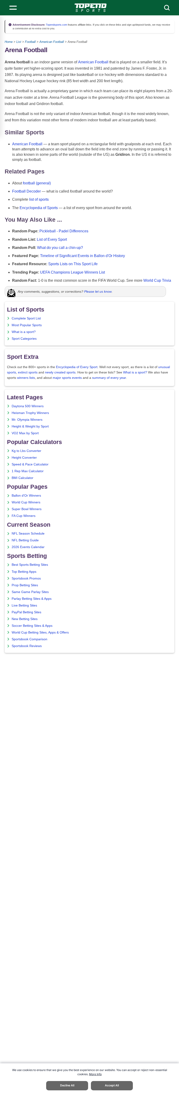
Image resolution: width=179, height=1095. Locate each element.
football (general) (37, 183)
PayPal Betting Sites (26, 612)
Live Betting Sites (24, 605)
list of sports (39, 199)
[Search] (167, 7)
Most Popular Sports (27, 325)
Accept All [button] (112, 1085)
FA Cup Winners (23, 516)
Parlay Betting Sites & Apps (32, 598)
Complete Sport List (26, 318)
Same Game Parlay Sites (30, 592)
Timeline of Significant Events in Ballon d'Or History (82, 256)
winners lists (26, 378)
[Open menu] (13, 7)
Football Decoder (26, 191)
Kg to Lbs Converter (26, 451)
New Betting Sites (25, 619)
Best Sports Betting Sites (30, 564)
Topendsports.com (56, 24)
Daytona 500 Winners (28, 406)
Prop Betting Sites (25, 585)
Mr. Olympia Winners (27, 419)
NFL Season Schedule (28, 533)
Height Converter (24, 457)
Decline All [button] (67, 1085)
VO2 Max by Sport (25, 433)
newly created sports (60, 372)
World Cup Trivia (157, 280)
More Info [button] (95, 1074)
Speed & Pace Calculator (30, 464)
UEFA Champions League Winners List (72, 272)
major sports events (67, 378)
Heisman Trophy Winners (30, 413)
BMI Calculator (22, 478)
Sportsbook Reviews (27, 646)
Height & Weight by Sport (30, 426)
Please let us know (98, 291)
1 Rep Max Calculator (28, 471)
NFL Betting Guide (25, 540)
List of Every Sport (52, 239)
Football (30, 42)
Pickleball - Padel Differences (63, 231)
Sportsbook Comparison (29, 639)
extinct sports (28, 372)
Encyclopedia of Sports (39, 208)
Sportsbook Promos (26, 578)
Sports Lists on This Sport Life (73, 264)
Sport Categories (24, 338)
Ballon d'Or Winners (26, 495)
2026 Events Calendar (28, 547)
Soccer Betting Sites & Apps (32, 625)
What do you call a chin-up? (60, 248)
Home (9, 42)
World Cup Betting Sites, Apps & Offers (40, 632)
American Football (51, 42)
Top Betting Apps (24, 571)
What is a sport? (24, 332)
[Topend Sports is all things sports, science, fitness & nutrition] (91, 7)
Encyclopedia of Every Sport (76, 367)
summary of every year (109, 378)
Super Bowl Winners (26, 509)
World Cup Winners (26, 502)
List (18, 42)
